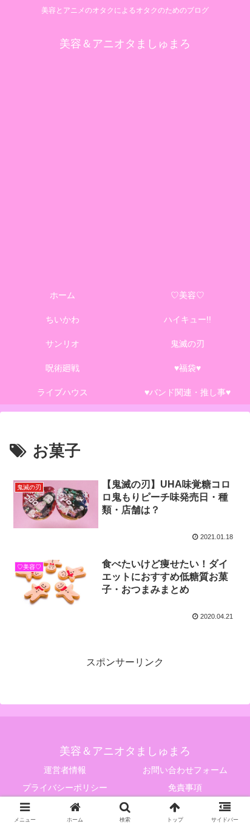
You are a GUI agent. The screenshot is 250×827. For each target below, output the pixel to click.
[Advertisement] (125, 177)
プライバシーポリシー (64, 787)
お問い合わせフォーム (185, 770)
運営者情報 (65, 770)
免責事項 (185, 787)
